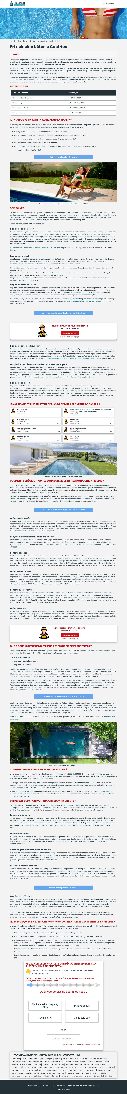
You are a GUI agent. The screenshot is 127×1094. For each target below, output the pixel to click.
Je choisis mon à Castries (63, 888)
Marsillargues (88, 1064)
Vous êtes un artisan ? (96, 1044)
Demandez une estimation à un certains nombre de (35, 248)
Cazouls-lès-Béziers (104, 1070)
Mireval (46, 1076)
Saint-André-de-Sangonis (89, 1067)
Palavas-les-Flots (101, 1064)
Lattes (65, 1059)
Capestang (109, 1076)
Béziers (24, 1059)
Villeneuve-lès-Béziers (48, 1073)
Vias (57, 1067)
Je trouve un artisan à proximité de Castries (63, 696)
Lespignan (88, 1076)
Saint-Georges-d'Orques (69, 1067)
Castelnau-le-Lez (75, 1059)
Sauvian (29, 1073)
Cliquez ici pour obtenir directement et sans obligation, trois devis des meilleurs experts (69, 358)
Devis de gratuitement (86, 301)
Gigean (34, 1067)
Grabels (54, 1064)
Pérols (47, 1062)
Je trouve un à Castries (63, 157)
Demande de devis (70, 333)
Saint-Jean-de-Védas (35, 1062)
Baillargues (78, 1064)
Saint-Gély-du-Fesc (19, 1062)
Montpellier (16, 1059)
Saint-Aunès (98, 1076)
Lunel (35, 1059)
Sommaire (16, 54)
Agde (41, 1059)
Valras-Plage (72, 1070)
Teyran (14, 1073)
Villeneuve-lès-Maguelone (98, 1059)
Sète (30, 1059)
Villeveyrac (55, 1076)
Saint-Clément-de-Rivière (21, 1070)
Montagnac (16, 1076)
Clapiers (111, 1067)
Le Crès (91, 1062)
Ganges (36, 1073)
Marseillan (99, 1062)
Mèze (85, 1059)
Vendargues (43, 1067)
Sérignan (38, 1064)
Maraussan (70, 1073)
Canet (40, 1076)
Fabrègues (69, 1064)
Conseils (63, 1089)
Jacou (34, 1070)
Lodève (107, 1062)
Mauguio (58, 1059)
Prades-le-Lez (91, 1070)
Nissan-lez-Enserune (92, 1073)
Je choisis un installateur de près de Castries (63, 313)
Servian (21, 1073)
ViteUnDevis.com (86, 1044)
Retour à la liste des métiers (64, 1039)
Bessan (81, 1070)
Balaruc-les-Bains (26, 1064)
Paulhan (104, 1073)
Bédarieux (46, 1064)
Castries (26, 1067)
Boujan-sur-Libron (77, 1076)
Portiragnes (65, 1076)
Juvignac (15, 1064)
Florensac (42, 1070)
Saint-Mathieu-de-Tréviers (56, 1070)
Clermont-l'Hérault (79, 1062)
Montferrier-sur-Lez (29, 1076)
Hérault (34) (21, 41)
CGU (64, 1044)
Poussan (103, 1067)
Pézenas (68, 1062)
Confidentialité (69, 1044)
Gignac (51, 1067)
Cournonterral (17, 1067)
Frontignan (49, 1059)
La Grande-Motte (57, 1062)
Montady (61, 1073)
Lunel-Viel (79, 1073)
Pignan (61, 1064)
